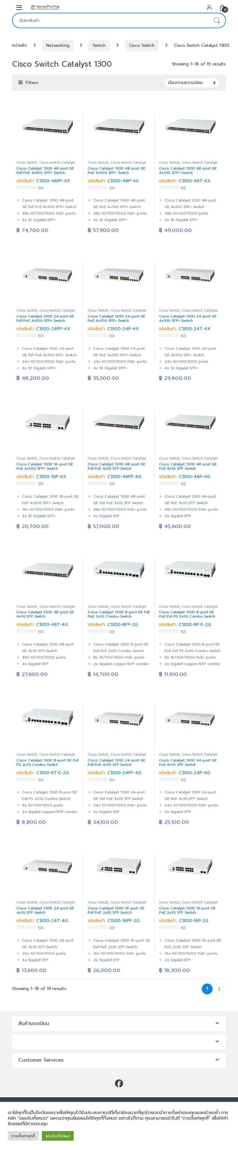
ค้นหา (216, 20)
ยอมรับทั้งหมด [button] (58, 1136)
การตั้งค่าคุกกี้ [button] (23, 1136)
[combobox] (110, 20)
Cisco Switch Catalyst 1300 (45, 164)
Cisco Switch (142, 45)
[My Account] (209, 7)
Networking (57, 45)
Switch (99, 45)
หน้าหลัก (19, 45)
